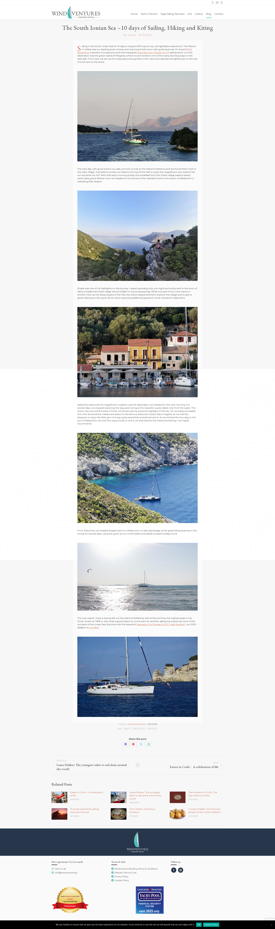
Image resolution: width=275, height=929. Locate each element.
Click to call (60, 869)
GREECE (127, 728)
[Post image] (59, 797)
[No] (271, 924)
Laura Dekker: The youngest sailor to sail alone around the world (145, 795)
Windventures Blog (137, 724)
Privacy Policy (121, 876)
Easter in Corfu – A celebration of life (86, 794)
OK (199, 924)
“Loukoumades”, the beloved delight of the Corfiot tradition (204, 811)
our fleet (94, 627)
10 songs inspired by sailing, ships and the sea (84, 811)
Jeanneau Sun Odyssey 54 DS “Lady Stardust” (160, 624)
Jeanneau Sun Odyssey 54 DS (153, 52)
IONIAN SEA (152, 728)
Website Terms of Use (125, 872)
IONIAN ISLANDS (139, 728)
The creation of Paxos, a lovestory (142, 811)
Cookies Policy (121, 880)
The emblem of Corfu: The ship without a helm (202, 794)
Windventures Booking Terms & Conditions (136, 869)
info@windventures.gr (66, 872)
